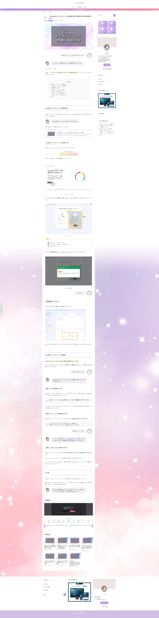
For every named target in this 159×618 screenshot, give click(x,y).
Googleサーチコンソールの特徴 (57, 90)
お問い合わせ (104, 602)
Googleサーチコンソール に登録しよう (59, 86)
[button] (49, 521)
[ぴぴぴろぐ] (79, 3)
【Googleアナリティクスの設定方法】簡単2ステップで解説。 (71, 132)
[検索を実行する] (114, 15)
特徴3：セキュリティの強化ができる (59, 94)
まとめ (51, 97)
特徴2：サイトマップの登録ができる (59, 93)
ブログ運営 (51, 20)
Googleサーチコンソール (55, 147)
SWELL (101, 79)
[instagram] (106, 69)
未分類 (101, 84)
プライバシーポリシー (83, 614)
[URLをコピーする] (88, 521)
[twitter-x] (104, 69)
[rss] (81, 612)
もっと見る (107, 64)
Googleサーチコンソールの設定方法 (58, 84)
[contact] (110, 69)
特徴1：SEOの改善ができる (57, 91)
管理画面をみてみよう (56, 87)
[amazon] (108, 69)
